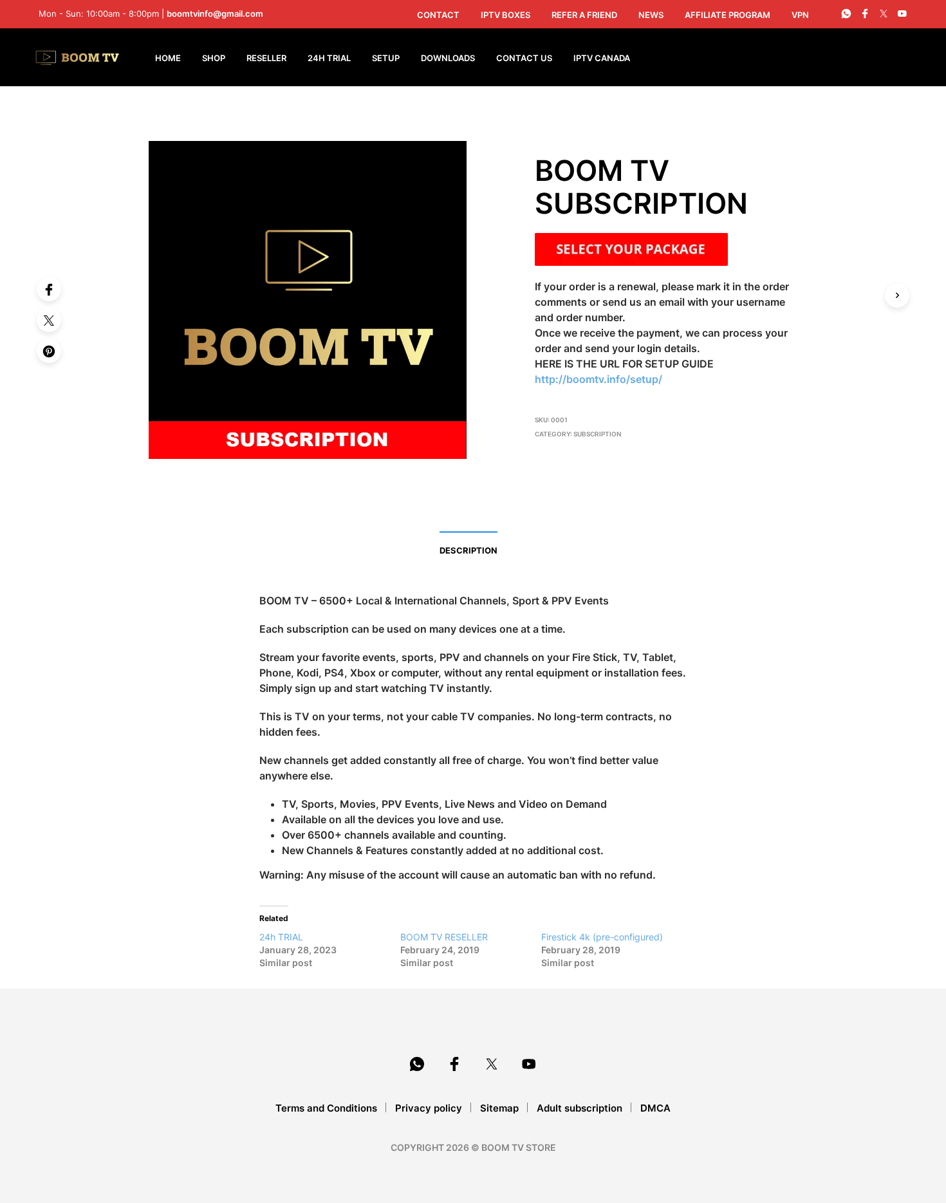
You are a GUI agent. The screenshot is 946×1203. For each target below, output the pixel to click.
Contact (438, 15)
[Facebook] (49, 289)
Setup (386, 58)
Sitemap (499, 1108)
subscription (597, 434)
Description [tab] (468, 550)
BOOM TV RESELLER (444, 936)
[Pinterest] (49, 351)
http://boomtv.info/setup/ (598, 379)
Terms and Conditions (326, 1108)
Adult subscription (579, 1108)
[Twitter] (49, 320)
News (650, 15)
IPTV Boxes (505, 15)
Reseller (266, 58)
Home (168, 58)
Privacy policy (428, 1108)
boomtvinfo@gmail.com (215, 13)
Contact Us (524, 58)
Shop (213, 58)
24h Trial (329, 58)
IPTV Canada (601, 58)
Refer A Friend (584, 15)
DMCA (655, 1108)
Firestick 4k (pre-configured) (602, 936)
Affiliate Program (727, 15)
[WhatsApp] (846, 13)
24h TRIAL (281, 936)
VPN (800, 15)
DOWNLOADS (448, 58)
